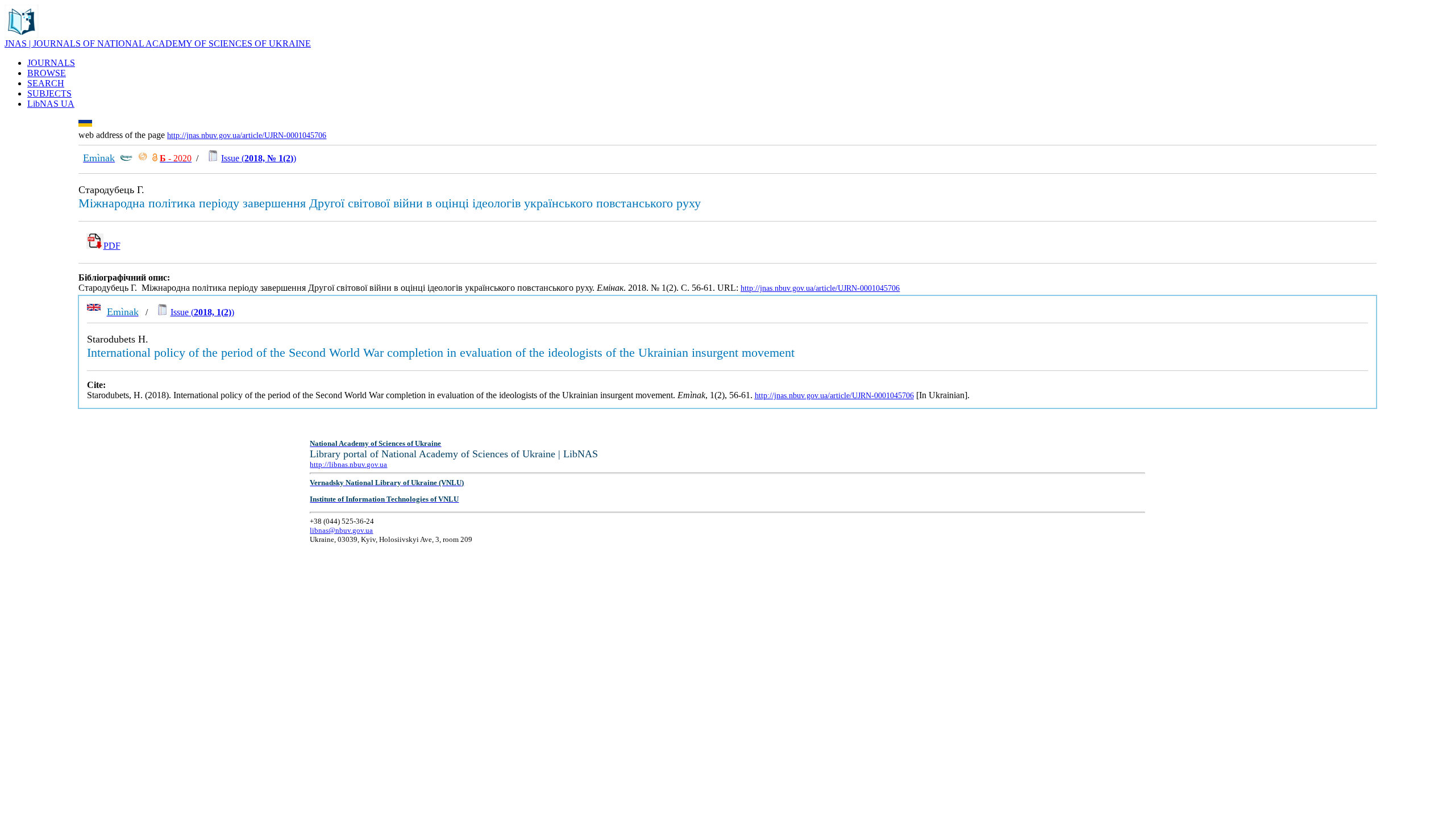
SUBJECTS (49, 93)
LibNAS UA (50, 103)
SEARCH (45, 83)
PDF (111, 246)
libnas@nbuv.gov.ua (341, 530)
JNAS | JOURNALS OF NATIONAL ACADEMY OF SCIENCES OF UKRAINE (158, 43)
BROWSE (46, 73)
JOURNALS (51, 63)
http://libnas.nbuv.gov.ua (348, 464)
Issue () (258, 158)
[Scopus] (126, 158)
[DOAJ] (154, 158)
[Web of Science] (143, 158)
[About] (22, 35)
